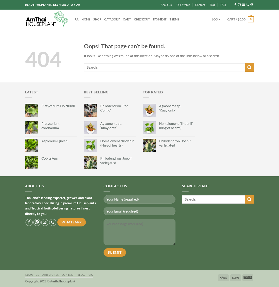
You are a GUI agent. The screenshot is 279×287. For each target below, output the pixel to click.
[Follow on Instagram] (239, 4)
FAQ (223, 5)
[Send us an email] (243, 4)
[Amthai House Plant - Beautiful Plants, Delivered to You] (47, 19)
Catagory (112, 19)
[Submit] (249, 67)
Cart (127, 19)
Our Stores (183, 5)
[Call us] (247, 4)
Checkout (142, 19)
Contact (200, 5)
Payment (160, 19)
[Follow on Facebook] (235, 4)
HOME (86, 19)
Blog (212, 5)
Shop (97, 19)
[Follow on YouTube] (251, 4)
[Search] (76, 19)
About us (166, 5)
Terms (174, 19)
